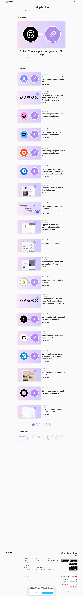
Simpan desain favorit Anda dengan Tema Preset (52, 263)
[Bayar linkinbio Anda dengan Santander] (76, 579)
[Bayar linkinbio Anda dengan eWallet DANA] (62, 584)
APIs (49, 567)
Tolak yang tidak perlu (35, 592)
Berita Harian (39, 565)
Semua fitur (51, 569)
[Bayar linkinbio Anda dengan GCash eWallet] (76, 582)
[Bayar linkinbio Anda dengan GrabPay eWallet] (70, 582)
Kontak (25, 571)
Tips (61, 436)
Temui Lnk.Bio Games (50, 243)
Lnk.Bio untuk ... (40, 567)
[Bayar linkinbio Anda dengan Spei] (65, 582)
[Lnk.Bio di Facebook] (68, 553)
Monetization (22, 439)
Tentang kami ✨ (28, 555)
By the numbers (27, 558)
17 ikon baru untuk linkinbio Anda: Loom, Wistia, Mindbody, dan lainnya (52, 97)
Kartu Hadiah (27, 569)
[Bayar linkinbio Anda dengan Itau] (65, 579)
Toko (49, 558)
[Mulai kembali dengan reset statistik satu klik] (29, 411)
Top (20, 441)
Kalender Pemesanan (53, 560)
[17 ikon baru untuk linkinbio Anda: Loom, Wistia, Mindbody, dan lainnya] (29, 97)
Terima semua (48, 592)
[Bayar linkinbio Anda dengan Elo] (68, 576)
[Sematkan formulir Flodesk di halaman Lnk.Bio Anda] (29, 319)
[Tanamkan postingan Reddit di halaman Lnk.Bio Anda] (29, 153)
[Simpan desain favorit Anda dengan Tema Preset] (29, 264)
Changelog (26, 565)
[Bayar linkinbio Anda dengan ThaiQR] (73, 587)
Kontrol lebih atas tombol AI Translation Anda (52, 189)
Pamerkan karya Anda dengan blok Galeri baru (53, 374)
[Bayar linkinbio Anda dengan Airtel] (73, 584)
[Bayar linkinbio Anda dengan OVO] (68, 584)
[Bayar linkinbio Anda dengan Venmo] (62, 576)
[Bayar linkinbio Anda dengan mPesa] (70, 584)
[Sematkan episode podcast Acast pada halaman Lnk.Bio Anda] (29, 79)
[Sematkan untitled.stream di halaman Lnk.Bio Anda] (29, 393)
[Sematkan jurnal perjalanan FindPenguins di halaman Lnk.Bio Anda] (29, 356)
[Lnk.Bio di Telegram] (76, 555)
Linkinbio (38, 562)
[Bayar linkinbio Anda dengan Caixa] (73, 579)
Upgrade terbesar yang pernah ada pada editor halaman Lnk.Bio (51, 227)
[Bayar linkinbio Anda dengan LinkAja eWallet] (65, 584)
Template (38, 571)
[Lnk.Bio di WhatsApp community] (74, 555)
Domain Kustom (52, 565)
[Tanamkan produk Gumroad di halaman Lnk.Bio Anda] (29, 116)
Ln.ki (37, 558)
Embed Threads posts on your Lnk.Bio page (41, 53)
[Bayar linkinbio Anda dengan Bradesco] (70, 579)
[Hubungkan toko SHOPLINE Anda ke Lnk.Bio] (29, 337)
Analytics (39, 439)
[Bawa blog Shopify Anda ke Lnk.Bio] (29, 282)
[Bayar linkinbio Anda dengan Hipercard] (73, 576)
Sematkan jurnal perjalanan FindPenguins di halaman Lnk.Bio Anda (52, 356)
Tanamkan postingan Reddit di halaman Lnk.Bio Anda (53, 152)
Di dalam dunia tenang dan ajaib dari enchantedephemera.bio (52, 208)
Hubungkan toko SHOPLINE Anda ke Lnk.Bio (52, 337)
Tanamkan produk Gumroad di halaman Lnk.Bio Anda (53, 115)
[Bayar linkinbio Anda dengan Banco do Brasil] (68, 579)
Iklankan (26, 567)
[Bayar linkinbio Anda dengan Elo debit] (62, 579)
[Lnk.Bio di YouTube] (76, 553)
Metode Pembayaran (41, 574)
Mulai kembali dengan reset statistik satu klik (52, 411)
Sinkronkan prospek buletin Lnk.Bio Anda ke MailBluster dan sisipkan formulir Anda (53, 171)
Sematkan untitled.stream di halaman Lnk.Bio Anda (53, 392)
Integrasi (26, 574)
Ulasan (25, 560)
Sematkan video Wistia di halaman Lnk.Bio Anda (51, 133)
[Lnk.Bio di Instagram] (62, 553)
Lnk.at (37, 555)
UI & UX (55, 436)
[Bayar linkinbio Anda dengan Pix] (70, 576)
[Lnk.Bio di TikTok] (65, 553)
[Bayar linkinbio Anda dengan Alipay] (70, 574)
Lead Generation (46, 436)
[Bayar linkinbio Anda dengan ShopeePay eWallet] (76, 587)
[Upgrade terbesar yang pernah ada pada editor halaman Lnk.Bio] (29, 227)
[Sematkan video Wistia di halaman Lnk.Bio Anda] (29, 134)
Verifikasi (50, 562)
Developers (26, 576)
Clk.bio (37, 560)
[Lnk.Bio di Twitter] (71, 553)
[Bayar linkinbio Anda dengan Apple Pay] (65, 574)
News (38, 436)
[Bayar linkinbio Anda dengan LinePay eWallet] (76, 584)
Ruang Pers (26, 562)
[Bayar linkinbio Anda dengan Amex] (65, 576)
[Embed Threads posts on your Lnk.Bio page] (41, 34)
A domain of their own (55, 439)
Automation (22, 436)
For (46, 439)
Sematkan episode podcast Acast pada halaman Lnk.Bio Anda (53, 79)
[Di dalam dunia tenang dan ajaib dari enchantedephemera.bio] (29, 208)
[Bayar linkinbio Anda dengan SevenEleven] (68, 582)
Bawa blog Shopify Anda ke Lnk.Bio (52, 281)
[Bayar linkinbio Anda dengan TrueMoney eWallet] (70, 587)
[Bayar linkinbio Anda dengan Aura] (76, 576)
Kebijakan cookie (38, 589)
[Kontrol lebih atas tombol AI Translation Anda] (29, 190)
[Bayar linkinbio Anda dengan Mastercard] (76, 574)
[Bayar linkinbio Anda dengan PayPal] (62, 574)
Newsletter (50, 555)
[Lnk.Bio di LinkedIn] (74, 553)
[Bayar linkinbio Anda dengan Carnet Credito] (62, 582)
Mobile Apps (31, 439)
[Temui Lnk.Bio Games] (29, 245)
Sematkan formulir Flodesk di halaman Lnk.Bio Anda (53, 318)
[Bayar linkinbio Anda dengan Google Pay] (68, 574)
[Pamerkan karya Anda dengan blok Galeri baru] (29, 374)
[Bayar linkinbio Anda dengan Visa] (73, 574)
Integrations (31, 436)
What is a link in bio (40, 569)
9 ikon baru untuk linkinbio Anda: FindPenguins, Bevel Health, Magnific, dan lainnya (53, 301)
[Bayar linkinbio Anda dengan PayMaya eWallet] (73, 582)
